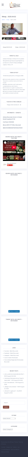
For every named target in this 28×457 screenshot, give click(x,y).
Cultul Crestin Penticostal (11, 357)
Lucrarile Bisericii (5, 449)
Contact (3, 447)
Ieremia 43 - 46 (17, 104)
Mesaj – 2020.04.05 (20, 47)
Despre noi (9, 447)
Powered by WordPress (7, 442)
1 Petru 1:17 (10, 64)
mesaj (7, 19)
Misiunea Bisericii (15, 449)
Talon (19, 442)
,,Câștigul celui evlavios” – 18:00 (12, 386)
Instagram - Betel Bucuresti (11, 355)
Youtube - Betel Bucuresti (11, 351)
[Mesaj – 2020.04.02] (12, 29)
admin (3, 19)
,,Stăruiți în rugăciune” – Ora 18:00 (13, 391)
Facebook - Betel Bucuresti (11, 353)
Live (19, 447)
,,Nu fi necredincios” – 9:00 (11, 382)
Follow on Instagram (15, 311)
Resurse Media (5, 452)
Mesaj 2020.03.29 (7, 47)
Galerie (15, 447)
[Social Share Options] (4, 198)
